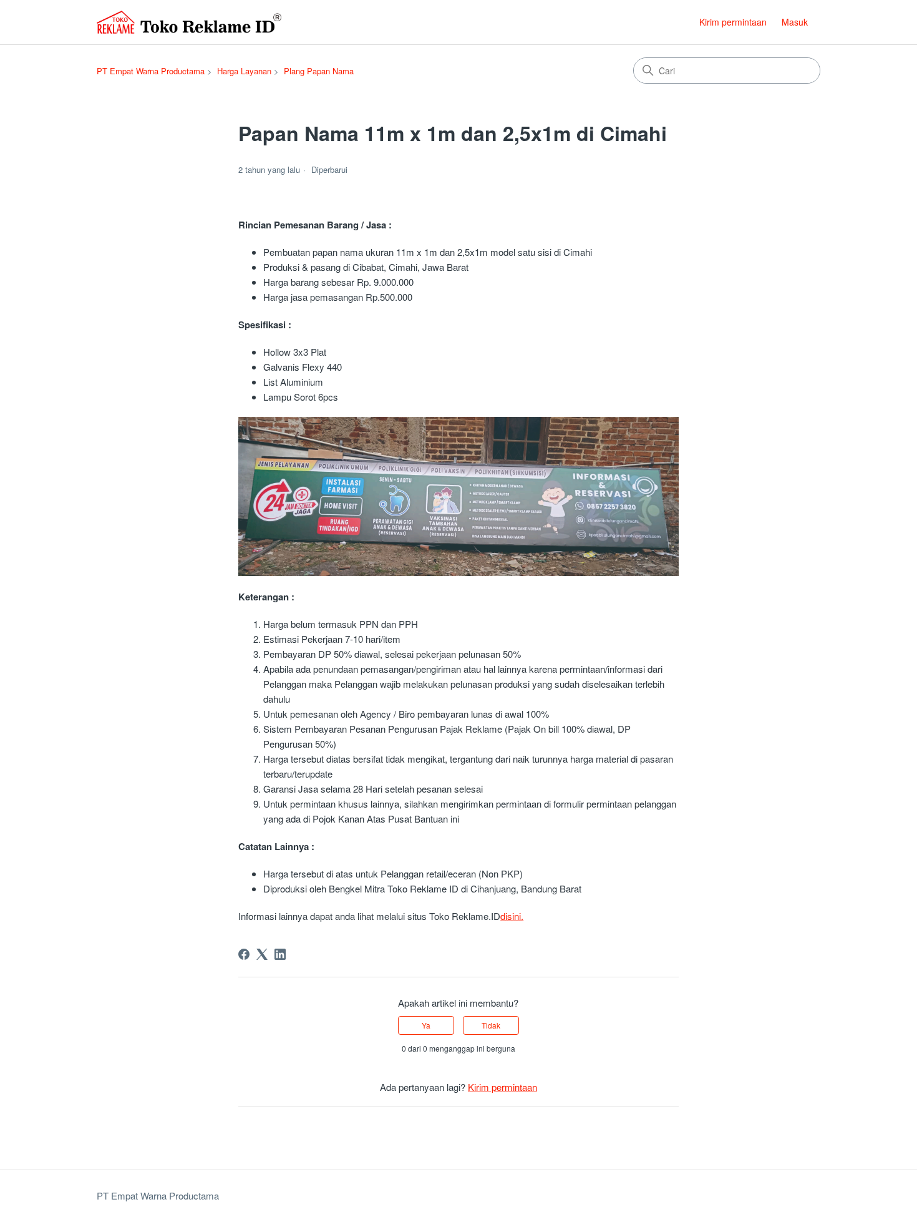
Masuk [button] (795, 22)
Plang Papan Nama (319, 71)
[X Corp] (262, 954)
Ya (426, 1025)
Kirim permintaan (733, 22)
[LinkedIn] (280, 954)
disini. (511, 915)
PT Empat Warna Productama (151, 71)
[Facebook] (244, 954)
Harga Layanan (244, 71)
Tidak (491, 1025)
